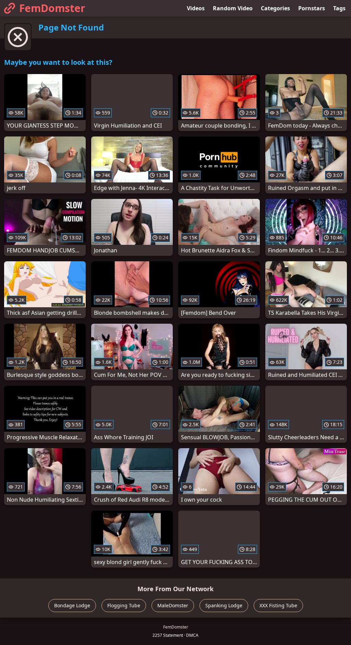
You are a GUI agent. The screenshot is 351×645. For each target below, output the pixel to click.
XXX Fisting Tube (278, 605)
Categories (275, 8)
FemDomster (52, 8)
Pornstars (311, 8)
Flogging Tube (123, 605)
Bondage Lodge (72, 605)
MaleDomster (172, 605)
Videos (196, 8)
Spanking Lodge (223, 605)
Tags (339, 8)
